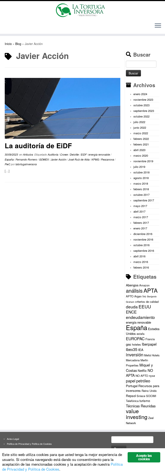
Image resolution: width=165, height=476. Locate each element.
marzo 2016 (140, 262)
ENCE (131, 312)
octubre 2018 (141, 172)
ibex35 (131, 349)
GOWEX (44, 159)
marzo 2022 (140, 133)
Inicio (8, 44)
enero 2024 (140, 94)
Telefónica (132, 401)
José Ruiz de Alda (79, 159)
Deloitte (74, 154)
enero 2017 (140, 228)
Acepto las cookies (144, 457)
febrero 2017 (141, 223)
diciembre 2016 (142, 234)
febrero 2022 (141, 139)
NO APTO (142, 376)
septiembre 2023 (143, 111)
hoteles (136, 344)
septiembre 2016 (143, 251)
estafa (140, 334)
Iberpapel (149, 344)
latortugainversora (26, 164)
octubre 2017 (141, 195)
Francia (150, 339)
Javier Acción (59, 159)
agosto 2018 (141, 178)
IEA (140, 349)
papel (130, 380)
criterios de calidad (147, 302)
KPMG (96, 159)
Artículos (28, 154)
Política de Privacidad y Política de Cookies (29, 443)
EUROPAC (135, 338)
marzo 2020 (140, 155)
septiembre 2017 (143, 200)
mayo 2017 (140, 206)
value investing (136, 413)
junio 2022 (139, 127)
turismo (144, 400)
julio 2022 (139, 122)
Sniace (141, 396)
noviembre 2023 (143, 99)
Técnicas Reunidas (141, 405)
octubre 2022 (141, 116)
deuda (132, 307)
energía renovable (100, 154)
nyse (152, 376)
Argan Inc (140, 296)
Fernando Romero (27, 159)
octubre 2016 (141, 245)
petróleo (143, 380)
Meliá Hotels (152, 355)
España (9, 159)
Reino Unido (149, 391)
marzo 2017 (140, 217)
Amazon (144, 285)
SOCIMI (151, 396)
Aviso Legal (13, 438)
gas (128, 344)
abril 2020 (139, 150)
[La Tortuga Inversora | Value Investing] (82, 10)
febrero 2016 (141, 267)
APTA (150, 290)
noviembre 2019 (143, 161)
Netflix (142, 370)
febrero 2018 (141, 189)
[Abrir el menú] (158, 26)
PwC (8, 164)
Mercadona (133, 360)
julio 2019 (139, 167)
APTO (129, 296)
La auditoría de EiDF (38, 145)
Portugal (132, 385)
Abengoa (132, 285)
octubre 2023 (141, 105)
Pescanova (108, 159)
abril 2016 (139, 256)
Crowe (64, 154)
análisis (134, 290)
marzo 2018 (140, 183)
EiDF (84, 154)
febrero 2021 (141, 144)
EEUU (145, 306)
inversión (134, 354)
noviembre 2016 (143, 239)
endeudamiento (140, 317)
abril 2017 (139, 211)
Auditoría (53, 154)
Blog (18, 44)
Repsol (131, 395)
